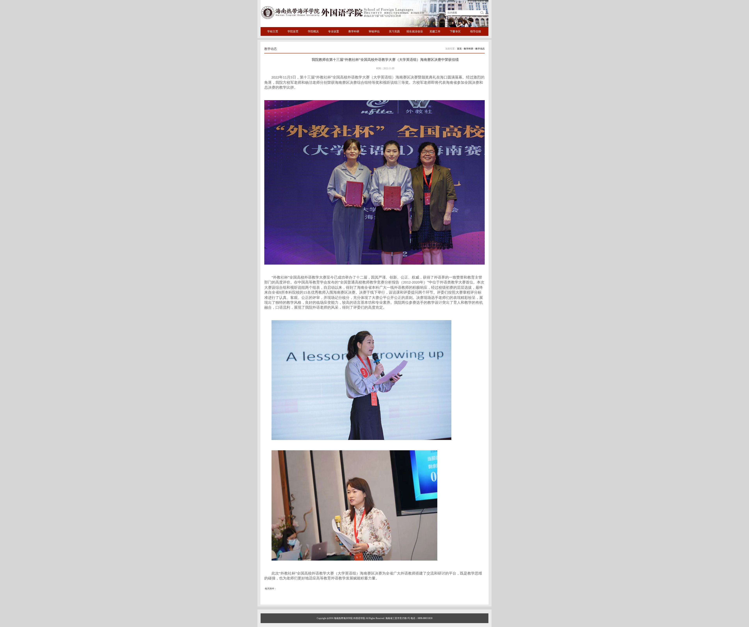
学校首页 (468, 1)
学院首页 (293, 31)
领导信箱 (475, 31)
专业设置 (333, 31)
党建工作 (435, 31)
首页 (459, 48)
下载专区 (455, 31)
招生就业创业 (414, 31)
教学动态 (480, 48)
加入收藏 (480, 1)
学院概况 (313, 31)
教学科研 (353, 31)
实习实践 (394, 31)
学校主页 (272, 31)
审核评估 (374, 31)
